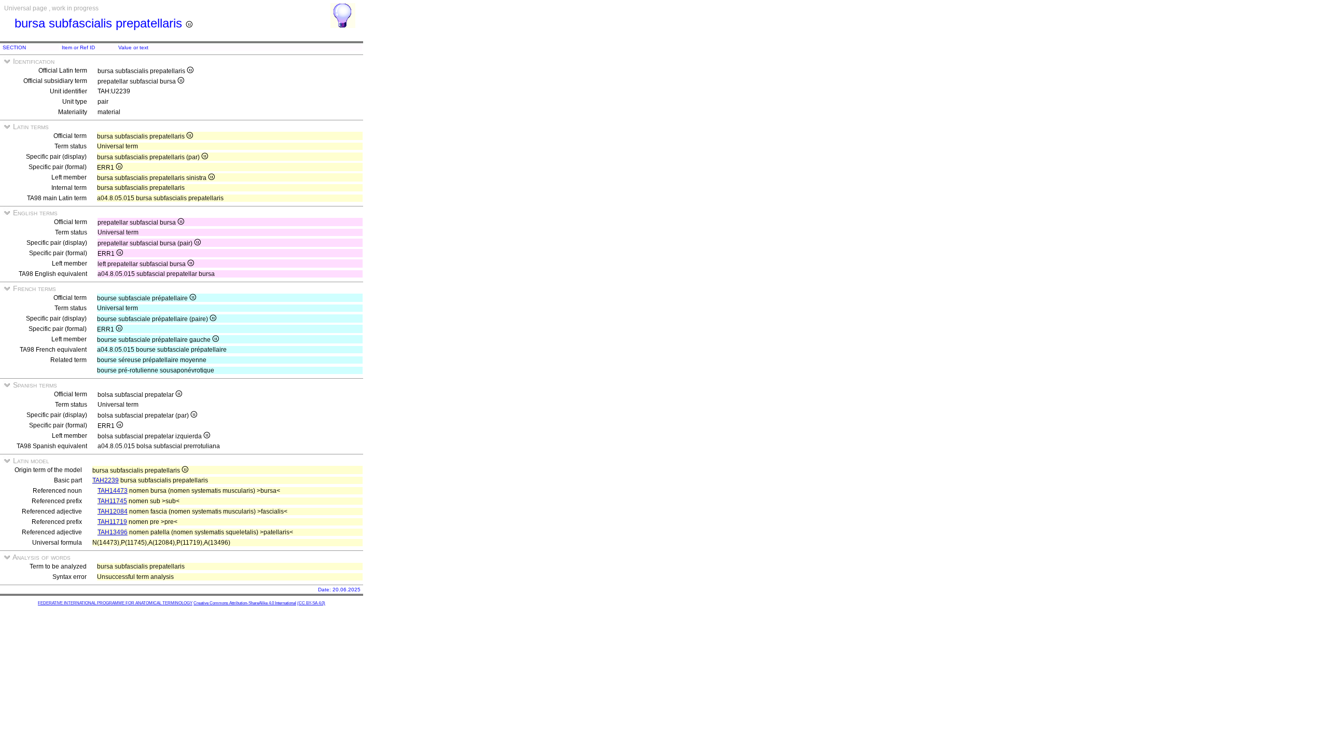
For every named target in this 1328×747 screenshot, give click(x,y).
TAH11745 (112, 501)
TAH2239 (105, 480)
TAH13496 (113, 532)
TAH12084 (113, 511)
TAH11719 (112, 521)
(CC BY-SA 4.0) (311, 603)
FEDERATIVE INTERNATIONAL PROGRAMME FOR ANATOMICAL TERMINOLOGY (115, 603)
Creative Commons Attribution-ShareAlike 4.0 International (244, 603)
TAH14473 (113, 490)
